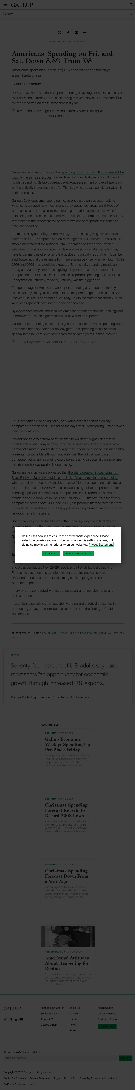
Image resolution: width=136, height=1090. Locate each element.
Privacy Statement (101, 545)
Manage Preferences (78, 553)
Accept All (51, 553)
